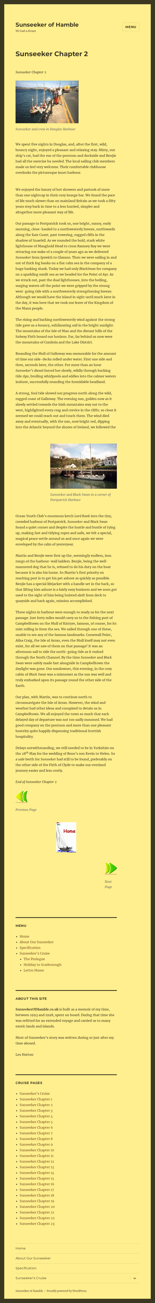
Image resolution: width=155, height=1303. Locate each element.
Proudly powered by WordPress (67, 1291)
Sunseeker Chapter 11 (36, 1156)
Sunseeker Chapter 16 (37, 1184)
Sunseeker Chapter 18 (37, 1195)
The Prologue (34, 959)
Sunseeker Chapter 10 (37, 1150)
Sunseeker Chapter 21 (37, 1212)
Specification (30, 948)
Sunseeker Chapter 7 (36, 1133)
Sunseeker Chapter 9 (36, 1144)
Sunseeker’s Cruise (35, 953)
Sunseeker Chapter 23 (37, 1224)
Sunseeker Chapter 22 (37, 1218)
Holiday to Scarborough (43, 965)
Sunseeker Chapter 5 (36, 1122)
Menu (130, 27)
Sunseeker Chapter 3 (36, 1110)
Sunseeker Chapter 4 (36, 1116)
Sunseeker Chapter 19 (37, 1201)
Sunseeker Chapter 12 (37, 1161)
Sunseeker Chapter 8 (36, 1139)
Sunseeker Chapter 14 (37, 1173)
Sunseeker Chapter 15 (37, 1178)
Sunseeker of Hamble (47, 24)
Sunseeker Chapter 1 (36, 1099)
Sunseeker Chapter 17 (37, 1190)
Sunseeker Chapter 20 (37, 1207)
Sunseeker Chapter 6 (36, 1127)
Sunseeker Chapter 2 (36, 1105)
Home (24, 936)
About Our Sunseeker (36, 942)
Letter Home (34, 970)
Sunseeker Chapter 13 (37, 1167)
